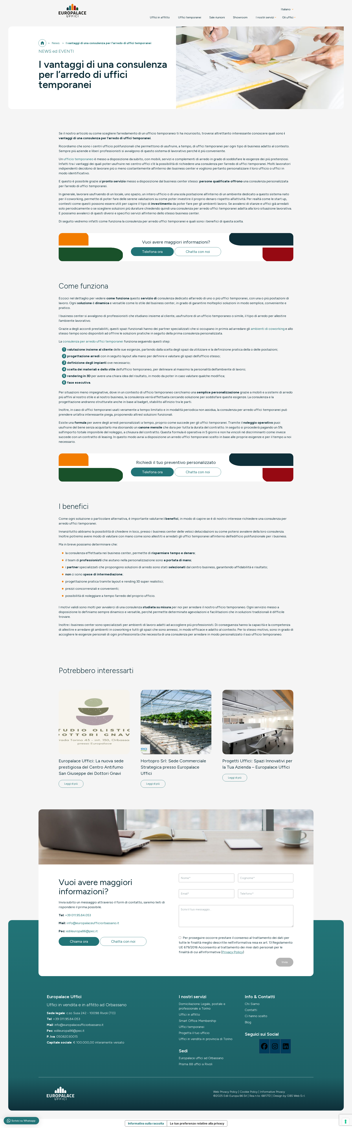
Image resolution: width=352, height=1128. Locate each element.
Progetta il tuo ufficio (194, 1033)
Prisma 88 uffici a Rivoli (195, 1064)
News (56, 43)
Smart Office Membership (197, 1021)
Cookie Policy (249, 1091)
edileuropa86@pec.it (82, 931)
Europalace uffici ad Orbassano (201, 1058)
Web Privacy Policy (225, 1091)
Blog (248, 1022)
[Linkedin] (285, 1046)
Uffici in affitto (160, 17)
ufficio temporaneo (79, 159)
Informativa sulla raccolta (146, 1123)
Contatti (251, 1010)
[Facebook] (264, 1046)
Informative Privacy (272, 1091)
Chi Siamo (252, 1004)
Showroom (240, 17)
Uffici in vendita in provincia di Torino (205, 1039)
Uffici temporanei (189, 17)
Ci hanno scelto (256, 1016)
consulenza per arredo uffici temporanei (93, 341)
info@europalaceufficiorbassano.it (93, 923)
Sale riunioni (217, 17)
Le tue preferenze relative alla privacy (197, 1123)
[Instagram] (275, 1046)
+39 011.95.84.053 (78, 915)
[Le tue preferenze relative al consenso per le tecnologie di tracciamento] (345, 1121)
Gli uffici (287, 17)
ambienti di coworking (268, 329)
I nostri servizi (265, 17)
